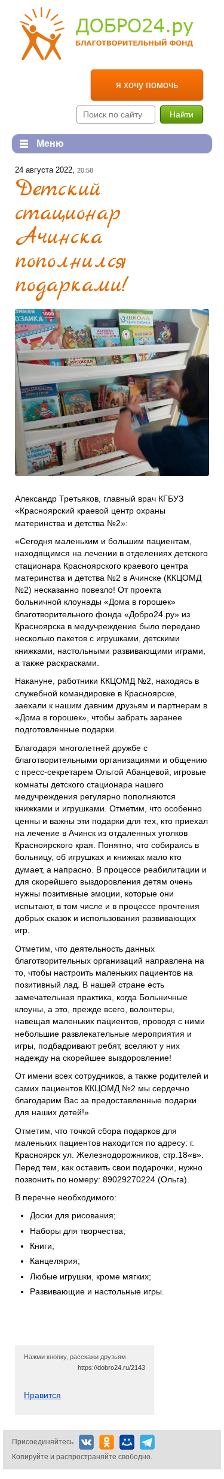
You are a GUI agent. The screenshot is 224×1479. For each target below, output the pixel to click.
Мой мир (126, 1442)
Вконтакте (86, 1442)
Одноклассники (106, 1442)
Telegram (147, 1442)
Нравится (42, 1395)
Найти (182, 114)
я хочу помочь (147, 85)
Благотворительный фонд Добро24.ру (106, 34)
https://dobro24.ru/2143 (111, 1367)
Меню (38, 143)
